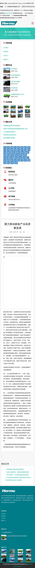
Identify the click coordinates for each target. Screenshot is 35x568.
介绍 (8, 147)
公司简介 (6, 47)
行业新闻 (10, 35)
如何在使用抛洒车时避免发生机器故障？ (17, 536)
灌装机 (20, 157)
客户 (18, 150)
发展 (12, 150)
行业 (15, 160)
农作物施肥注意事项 (9, 138)
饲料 (16, 162)
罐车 (12, 160)
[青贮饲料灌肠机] (3, 560)
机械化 (25, 155)
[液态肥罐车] (13, 111)
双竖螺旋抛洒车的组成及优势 (11, 125)
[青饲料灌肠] (27, 115)
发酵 (15, 150)
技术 (5, 152)
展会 (22, 150)
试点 (25, 160)
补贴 (18, 160)
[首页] (9, 23)
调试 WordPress (8, 13)
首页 (5, 35)
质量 (29, 160)
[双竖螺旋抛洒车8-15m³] (6, 106)
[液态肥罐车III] (20, 555)
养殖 (22, 147)
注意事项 (6, 157)
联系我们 (6, 51)
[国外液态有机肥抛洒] (13, 115)
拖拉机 (22, 152)
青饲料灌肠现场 (15, 75)
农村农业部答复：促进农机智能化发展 (18, 472)
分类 (5, 150)
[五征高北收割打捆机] (27, 111)
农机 (29, 147)
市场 (25, 150)
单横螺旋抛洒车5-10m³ (17, 94)
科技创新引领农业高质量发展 (15, 469)
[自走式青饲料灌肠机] (12, 560)
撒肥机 (27, 152)
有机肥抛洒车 (18, 155)
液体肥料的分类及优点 (9, 135)
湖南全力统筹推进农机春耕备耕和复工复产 (15, 128)
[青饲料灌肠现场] (6, 111)
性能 (29, 150)
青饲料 (12, 162)
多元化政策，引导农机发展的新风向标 (18, 474)
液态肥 (11, 157)
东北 (5, 147)
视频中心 (6, 59)
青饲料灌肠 (14, 88)
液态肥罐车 (14, 69)
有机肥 (12, 155)
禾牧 (24, 232)
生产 (28, 157)
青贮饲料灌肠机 (15, 81)
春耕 (8, 155)
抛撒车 (9, 152)
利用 (8, 150)
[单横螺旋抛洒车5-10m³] (27, 106)
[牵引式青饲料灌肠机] (20, 111)
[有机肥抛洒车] (3, 555)
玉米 (24, 157)
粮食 (8, 160)
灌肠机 (15, 157)
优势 (12, 147)
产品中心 (6, 55)
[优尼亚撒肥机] (28, 560)
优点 (15, 147)
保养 (18, 147)
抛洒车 (13, 152)
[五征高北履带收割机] (13, 106)
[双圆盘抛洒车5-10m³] (6, 115)
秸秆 (5, 160)
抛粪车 (18, 152)
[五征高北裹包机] (20, 115)
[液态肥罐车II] (28, 551)
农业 (25, 147)
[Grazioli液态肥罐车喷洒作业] (20, 106)
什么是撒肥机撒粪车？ (9, 131)
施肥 (5, 155)
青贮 (8, 162)
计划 (22, 160)
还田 (5, 162)
